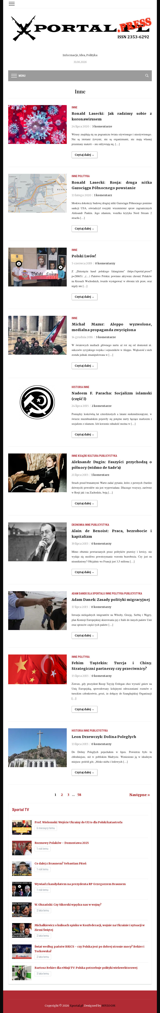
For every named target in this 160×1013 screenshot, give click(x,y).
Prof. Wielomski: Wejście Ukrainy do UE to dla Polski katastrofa (78, 822)
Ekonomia (78, 524)
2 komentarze (102, 406)
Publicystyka (108, 455)
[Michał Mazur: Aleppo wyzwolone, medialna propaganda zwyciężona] (37, 335)
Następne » (139, 795)
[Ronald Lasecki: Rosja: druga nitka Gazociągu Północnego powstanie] (37, 193)
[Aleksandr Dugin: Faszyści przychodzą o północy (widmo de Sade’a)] (37, 472)
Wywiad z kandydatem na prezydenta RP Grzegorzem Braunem (80, 884)
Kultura (93, 455)
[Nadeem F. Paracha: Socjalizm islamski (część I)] (37, 402)
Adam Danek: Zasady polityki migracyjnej (111, 599)
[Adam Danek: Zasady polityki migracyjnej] (37, 610)
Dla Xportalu (96, 593)
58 (79, 795)
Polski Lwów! (84, 256)
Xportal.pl (76, 1005)
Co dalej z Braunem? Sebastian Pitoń (60, 863)
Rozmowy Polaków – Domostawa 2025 (62, 843)
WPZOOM (108, 1005)
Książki (82, 455)
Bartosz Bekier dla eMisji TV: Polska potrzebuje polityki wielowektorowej (86, 967)
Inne (74, 107)
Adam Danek (79, 593)
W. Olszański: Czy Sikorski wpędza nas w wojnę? (68, 904)
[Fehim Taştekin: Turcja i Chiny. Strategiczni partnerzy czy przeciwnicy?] (37, 669)
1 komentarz (103, 195)
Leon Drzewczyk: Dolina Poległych (104, 737)
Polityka (84, 176)
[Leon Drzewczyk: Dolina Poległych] (37, 747)
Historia (77, 387)
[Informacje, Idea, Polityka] (80, 33)
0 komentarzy (105, 263)
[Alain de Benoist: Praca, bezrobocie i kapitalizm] (37, 541)
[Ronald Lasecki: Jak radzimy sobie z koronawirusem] (37, 124)
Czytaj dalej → (84, 155)
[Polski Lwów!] (37, 267)
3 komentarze (102, 126)
